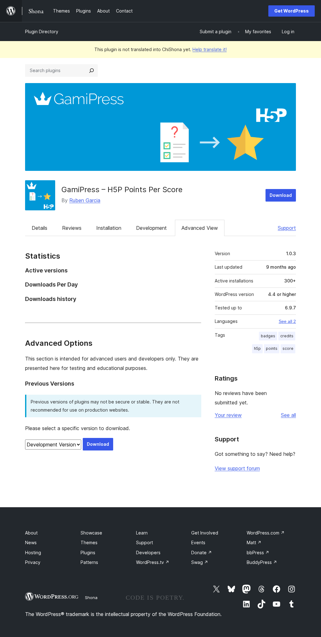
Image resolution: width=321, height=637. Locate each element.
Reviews (72, 228)
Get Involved (204, 532)
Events (198, 542)
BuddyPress (262, 562)
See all (288, 415)
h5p (257, 348)
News (31, 542)
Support (287, 228)
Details (39, 228)
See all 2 (287, 321)
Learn (142, 532)
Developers (148, 552)
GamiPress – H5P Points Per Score (121, 189)
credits (286, 336)
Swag (199, 562)
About (31, 532)
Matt (254, 542)
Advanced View (200, 228)
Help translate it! (209, 49)
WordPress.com (266, 532)
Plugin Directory (41, 31)
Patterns (89, 562)
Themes (89, 542)
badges (268, 336)
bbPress (258, 552)
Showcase (91, 532)
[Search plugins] (91, 70)
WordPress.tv (152, 562)
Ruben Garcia (84, 200)
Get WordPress (291, 10)
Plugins (88, 552)
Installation (108, 228)
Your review (228, 415)
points (271, 348)
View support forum (237, 468)
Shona (91, 597)
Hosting (33, 552)
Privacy (32, 562)
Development (151, 228)
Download (281, 195)
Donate (201, 552)
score (287, 348)
